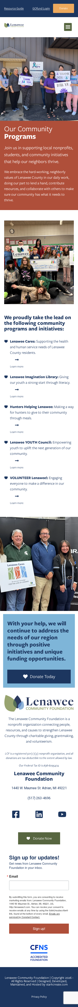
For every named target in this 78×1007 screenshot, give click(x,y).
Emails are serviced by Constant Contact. (34, 915)
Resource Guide (14, 8)
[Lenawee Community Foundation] (14, 25)
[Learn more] (17, 360)
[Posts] (39, 814)
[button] (68, 27)
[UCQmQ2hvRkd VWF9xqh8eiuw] (62, 814)
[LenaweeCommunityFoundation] (16, 814)
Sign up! (39, 928)
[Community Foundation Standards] (39, 953)
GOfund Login (41, 8)
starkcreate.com (57, 984)
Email (13, 876)
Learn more (17, 366)
